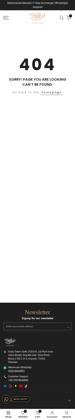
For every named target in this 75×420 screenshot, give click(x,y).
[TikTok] (26, 386)
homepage (51, 92)
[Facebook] (5, 386)
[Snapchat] (15, 386)
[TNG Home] (10, 342)
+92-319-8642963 (18, 380)
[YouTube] (20, 386)
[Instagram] (10, 386)
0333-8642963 (16, 371)
